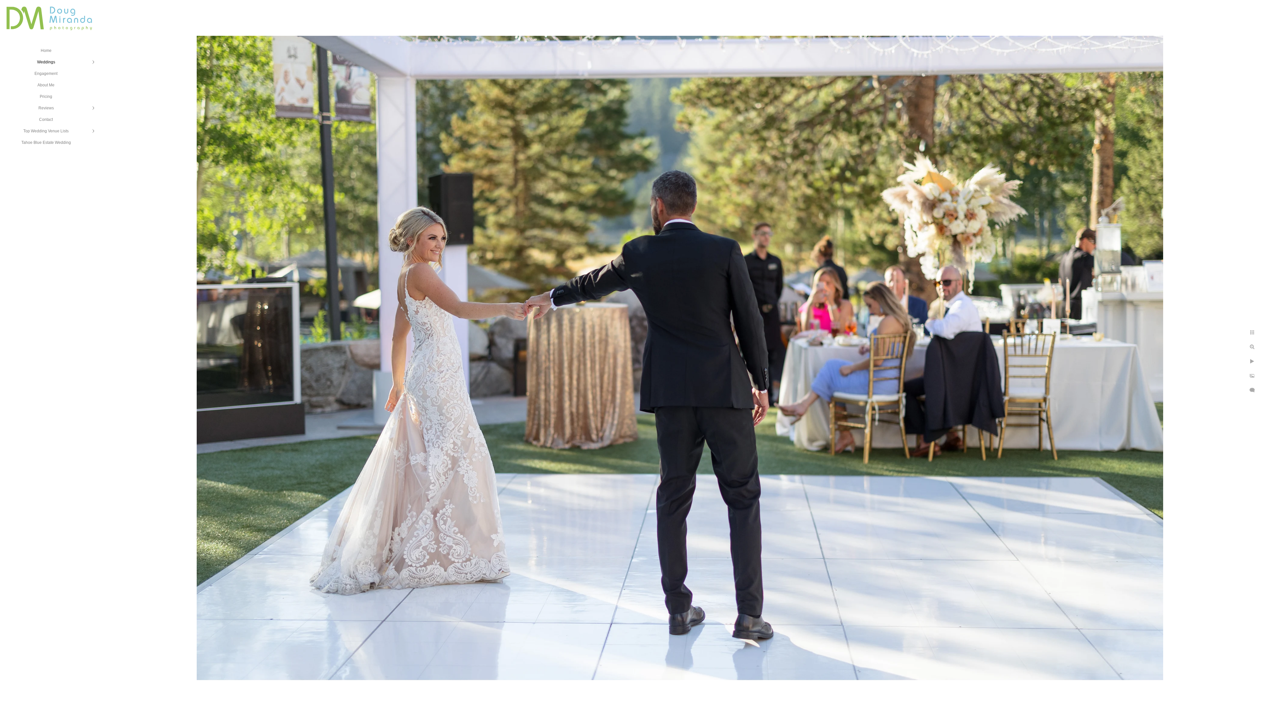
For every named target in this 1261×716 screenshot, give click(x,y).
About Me (46, 85)
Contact (46, 119)
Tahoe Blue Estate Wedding (46, 142)
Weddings (46, 62)
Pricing (46, 96)
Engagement (45, 73)
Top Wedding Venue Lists (46, 131)
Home (46, 50)
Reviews (46, 108)
